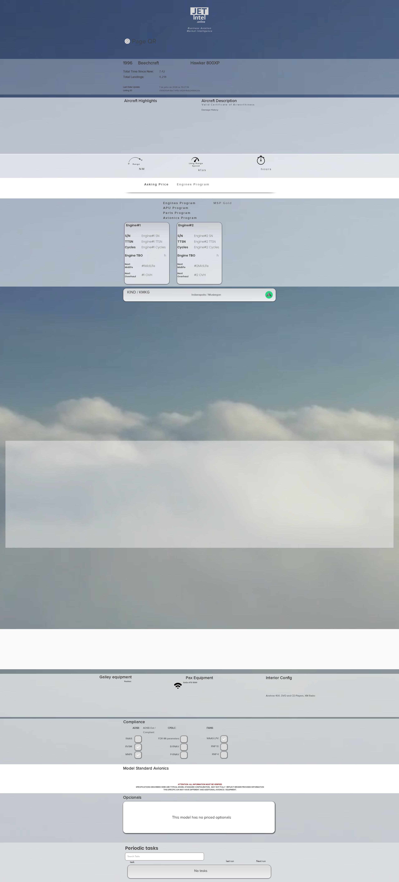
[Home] (127, 41)
